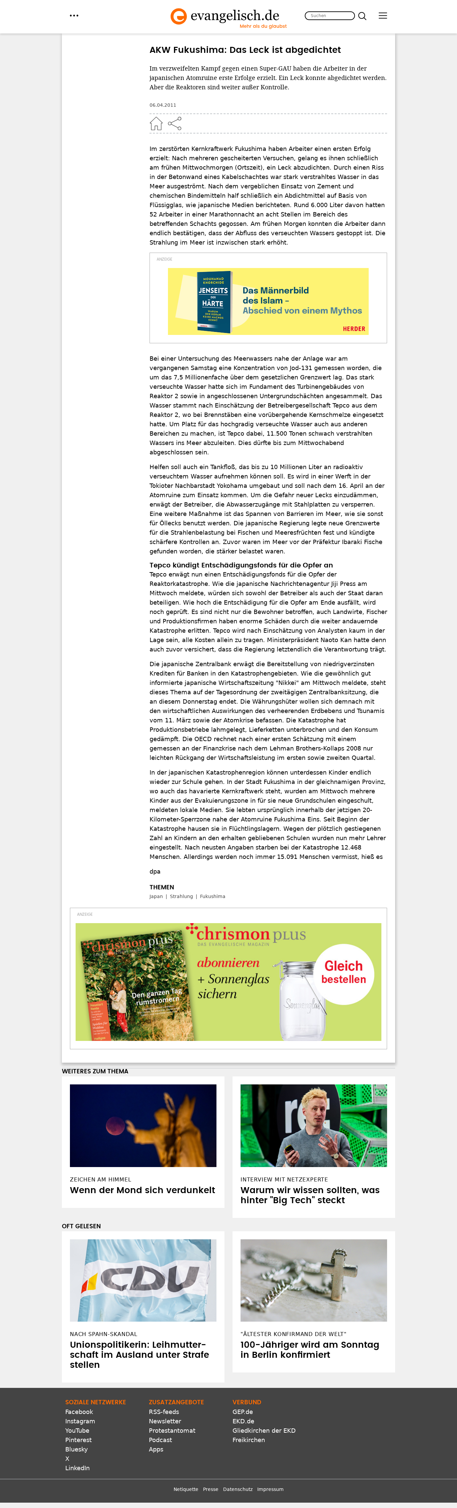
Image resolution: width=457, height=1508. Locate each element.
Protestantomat (172, 1430)
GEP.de (243, 1411)
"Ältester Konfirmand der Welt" (294, 1334)
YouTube (77, 1430)
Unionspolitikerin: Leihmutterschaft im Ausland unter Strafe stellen (139, 1355)
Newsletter (165, 1421)
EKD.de (243, 1421)
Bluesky (76, 1449)
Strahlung (181, 896)
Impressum (270, 1489)
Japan (156, 896)
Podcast (160, 1439)
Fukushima (212, 896)
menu (74, 15)
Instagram (80, 1421)
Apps (156, 1449)
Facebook (79, 1411)
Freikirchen (249, 1439)
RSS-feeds (164, 1411)
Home (156, 123)
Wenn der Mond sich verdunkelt (142, 1190)
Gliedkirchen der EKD (264, 1430)
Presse (210, 1489)
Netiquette (186, 1489)
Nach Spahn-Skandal (103, 1334)
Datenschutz (238, 1489)
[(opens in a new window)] (268, 301)
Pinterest (78, 1439)
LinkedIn (77, 1468)
